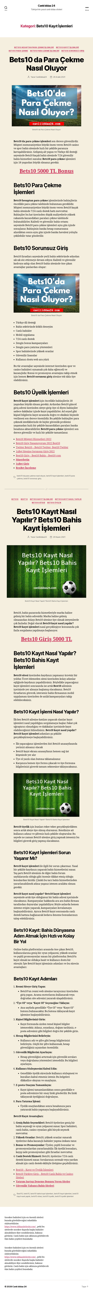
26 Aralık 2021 (59, 77)
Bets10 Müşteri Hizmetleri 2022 (33, 439)
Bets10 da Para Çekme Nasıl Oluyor (46, 63)
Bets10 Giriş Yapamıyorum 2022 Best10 (38, 443)
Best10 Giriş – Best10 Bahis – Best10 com (38, 455)
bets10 (26, 1193)
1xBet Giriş (22, 463)
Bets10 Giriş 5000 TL (46, 639)
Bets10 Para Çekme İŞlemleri (44, 51)
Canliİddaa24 (41, 77)
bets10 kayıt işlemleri (55, 476)
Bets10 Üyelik (54, 503)
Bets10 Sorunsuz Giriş (72, 51)
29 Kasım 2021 (59, 537)
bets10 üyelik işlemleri (64, 1196)
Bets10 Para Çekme (18, 51)
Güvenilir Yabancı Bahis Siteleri (35, 1185)
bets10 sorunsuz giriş (32, 478)
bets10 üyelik (48, 1196)
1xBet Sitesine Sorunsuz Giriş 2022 (35, 451)
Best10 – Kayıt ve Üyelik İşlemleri (34, 1169)
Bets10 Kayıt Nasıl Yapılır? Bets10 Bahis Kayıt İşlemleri (46, 519)
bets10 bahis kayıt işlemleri (42, 1193)
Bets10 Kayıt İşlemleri (67, 47)
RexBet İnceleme (26, 467)
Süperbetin (22, 459)
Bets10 (14, 499)
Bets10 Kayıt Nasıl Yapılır (68, 499)
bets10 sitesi (36, 1196)
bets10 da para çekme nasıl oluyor (31, 476)
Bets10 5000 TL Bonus (47, 171)
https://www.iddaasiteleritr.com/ (20, 1226)
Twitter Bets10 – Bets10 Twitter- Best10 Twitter (42, 447)
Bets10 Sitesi (38, 503)
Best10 (24, 499)
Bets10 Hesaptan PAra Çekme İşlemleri (34, 47)
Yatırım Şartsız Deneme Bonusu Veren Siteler (43, 1181)
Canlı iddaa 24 (46, 5)
